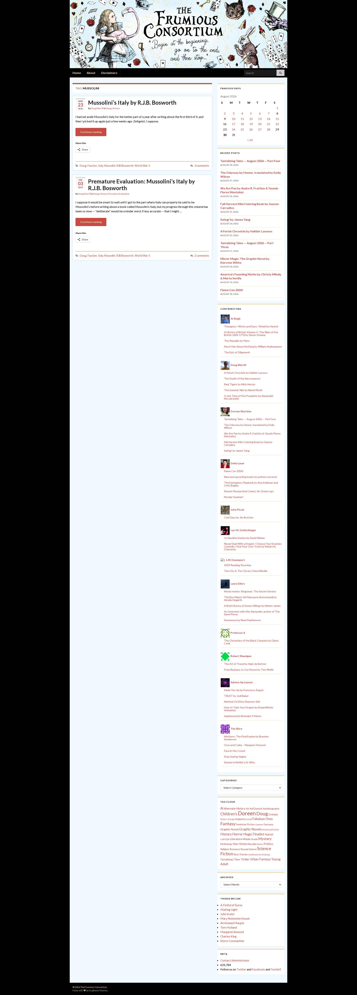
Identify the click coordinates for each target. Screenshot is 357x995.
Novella (252, 843)
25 (242, 129)
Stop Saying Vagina (235, 756)
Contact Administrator (234, 960)
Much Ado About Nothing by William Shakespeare (253, 346)
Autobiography (271, 808)
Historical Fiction (270, 829)
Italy (100, 165)
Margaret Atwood (232, 932)
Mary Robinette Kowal (235, 918)
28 (268, 129)
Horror (237, 834)
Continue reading (91, 132)
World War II (142, 165)
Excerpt (248, 819)
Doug (108, 108)
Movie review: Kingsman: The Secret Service (250, 591)
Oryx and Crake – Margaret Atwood (245, 745)
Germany (268, 824)
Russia (244, 849)
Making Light (228, 909)
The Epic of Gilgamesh (237, 352)
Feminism (241, 824)
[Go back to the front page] (178, 34)
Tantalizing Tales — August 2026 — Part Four (250, 161)
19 (251, 124)
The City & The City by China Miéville (245, 570)
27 (259, 129)
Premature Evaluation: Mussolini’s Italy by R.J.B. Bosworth (141, 184)
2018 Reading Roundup (237, 565)
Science (253, 849)
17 (233, 124)
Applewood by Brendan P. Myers (242, 716)
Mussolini (109, 165)
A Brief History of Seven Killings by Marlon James (252, 605)
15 (277, 118)
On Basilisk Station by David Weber (244, 537)
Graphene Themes (98, 990)
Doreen (247, 813)
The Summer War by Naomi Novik (243, 390)
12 (251, 118)
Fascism (92, 165)
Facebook (258, 969)
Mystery (265, 839)
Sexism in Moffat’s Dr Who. (239, 762)
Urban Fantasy (260, 859)
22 (277, 124)
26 (251, 129)
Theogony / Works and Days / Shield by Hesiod (251, 326)
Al (221, 808)
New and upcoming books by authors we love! (250, 476)
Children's (228, 814)
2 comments (201, 255)
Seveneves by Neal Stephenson (242, 620)
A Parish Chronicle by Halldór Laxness (246, 231)
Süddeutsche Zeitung (259, 854)
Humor (269, 834)
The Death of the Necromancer (242, 378)
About (91, 72)
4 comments (201, 165)
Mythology (226, 843)
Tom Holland (228, 927)
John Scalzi (227, 914)
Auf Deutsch (256, 808)
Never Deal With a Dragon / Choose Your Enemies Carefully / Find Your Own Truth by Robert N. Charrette (253, 546)
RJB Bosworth (125, 165)
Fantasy (227, 823)
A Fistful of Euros (231, 905)
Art (247, 808)
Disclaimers (109, 72)
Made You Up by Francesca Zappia (243, 690)
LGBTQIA (224, 839)
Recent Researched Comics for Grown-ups (249, 491)
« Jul (250, 140)
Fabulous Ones (263, 819)
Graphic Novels (250, 829)
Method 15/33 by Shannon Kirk (242, 701)
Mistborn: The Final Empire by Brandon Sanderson (246, 738)
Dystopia (273, 814)
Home (77, 72)
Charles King (228, 936)
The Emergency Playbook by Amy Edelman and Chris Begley (251, 484)
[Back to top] (348, 986)
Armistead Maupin (232, 923)
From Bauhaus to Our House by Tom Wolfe (249, 669)
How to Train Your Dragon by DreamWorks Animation (248, 709)
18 (242, 124)
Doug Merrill (97, 108)
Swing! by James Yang (235, 219)
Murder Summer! (234, 497)
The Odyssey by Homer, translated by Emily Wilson (249, 426)
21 (268, 124)
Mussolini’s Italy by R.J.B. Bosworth (132, 102)
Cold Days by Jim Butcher (238, 517)
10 (233, 118)
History (116, 108)
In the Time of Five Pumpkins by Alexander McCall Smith (249, 397)
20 (259, 124)
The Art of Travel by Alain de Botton (245, 663)
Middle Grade (250, 839)
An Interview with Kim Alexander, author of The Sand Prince (252, 613)
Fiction (251, 824)
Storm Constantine (232, 940)
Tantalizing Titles (230, 859)
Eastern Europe (227, 819)
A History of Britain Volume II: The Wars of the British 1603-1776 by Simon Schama (251, 334)
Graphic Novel (229, 829)
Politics (268, 843)
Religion (224, 849)
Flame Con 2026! (231, 290)
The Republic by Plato (237, 340)
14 (268, 118)
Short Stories (241, 854)
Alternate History (234, 808)
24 (233, 129)
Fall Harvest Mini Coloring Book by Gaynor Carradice (248, 443)
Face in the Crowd (234, 750)
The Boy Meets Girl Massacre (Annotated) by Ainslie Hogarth (250, 599)
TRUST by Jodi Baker (236, 695)
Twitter (241, 969)
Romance (235, 849)
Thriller (245, 859)
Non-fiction (240, 843)
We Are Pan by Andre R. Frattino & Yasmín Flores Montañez (252, 435)
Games (259, 824)
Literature (236, 839)
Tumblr (275, 969)
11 (242, 118)
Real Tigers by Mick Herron (239, 384)
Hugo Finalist (253, 834)
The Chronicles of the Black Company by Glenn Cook (251, 642)
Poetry (260, 844)
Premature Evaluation (119, 193)
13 (259, 118)
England (239, 819)
